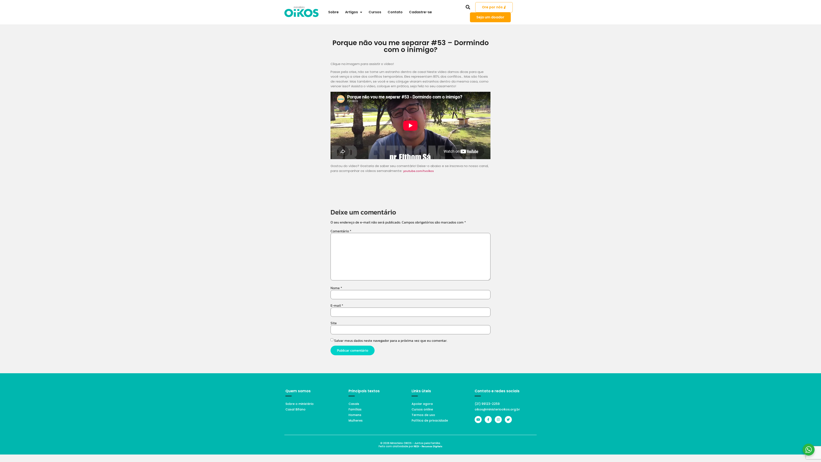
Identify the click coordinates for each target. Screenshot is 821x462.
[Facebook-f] (488, 419)
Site (334, 323)
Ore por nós (492, 7)
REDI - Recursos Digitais (428, 446)
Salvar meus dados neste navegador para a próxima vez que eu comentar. (390, 340)
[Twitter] (508, 419)
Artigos (351, 12)
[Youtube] (478, 419)
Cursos (375, 12)
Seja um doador (490, 17)
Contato (395, 12)
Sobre (333, 12)
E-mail (337, 305)
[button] (468, 7)
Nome (336, 288)
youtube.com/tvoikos (418, 170)
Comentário (341, 231)
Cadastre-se (420, 12)
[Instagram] (498, 419)
